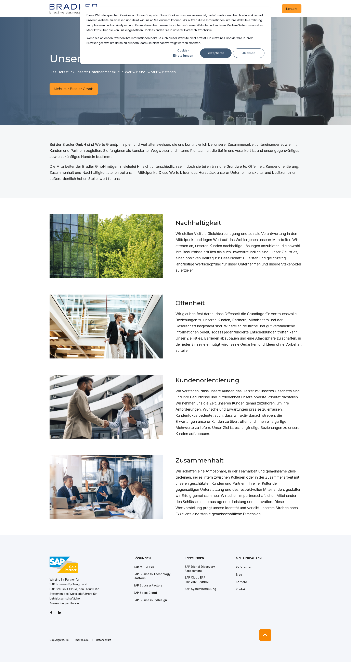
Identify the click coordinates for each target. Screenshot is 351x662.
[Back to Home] (74, 8)
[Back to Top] (265, 635)
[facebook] (52, 612)
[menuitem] (156, 560)
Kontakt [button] (291, 9)
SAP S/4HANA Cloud (63, 589)
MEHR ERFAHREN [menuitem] (249, 558)
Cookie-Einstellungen (183, 53)
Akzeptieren (216, 53)
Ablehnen (248, 53)
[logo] (64, 565)
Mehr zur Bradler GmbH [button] (74, 89)
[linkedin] (59, 612)
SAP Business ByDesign (65, 584)
